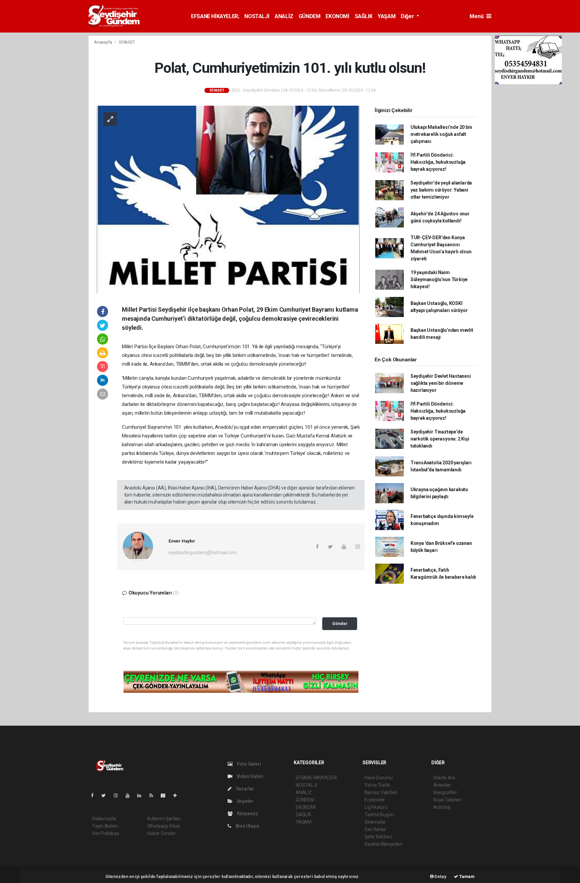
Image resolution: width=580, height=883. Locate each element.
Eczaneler (375, 799)
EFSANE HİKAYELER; (215, 16)
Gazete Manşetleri (383, 844)
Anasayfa (103, 42)
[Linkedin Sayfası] (142, 795)
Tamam (466, 876)
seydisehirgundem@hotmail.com (202, 552)
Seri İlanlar (375, 829)
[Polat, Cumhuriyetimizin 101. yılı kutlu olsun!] (228, 199)
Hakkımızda (104, 818)
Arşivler (244, 801)
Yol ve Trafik (377, 785)
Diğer (408, 16)
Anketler (442, 785)
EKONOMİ (337, 16)
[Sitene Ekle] (177, 795)
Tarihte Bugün (379, 814)
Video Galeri (249, 776)
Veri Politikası (105, 833)
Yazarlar (244, 788)
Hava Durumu (379, 777)
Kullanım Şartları (164, 818)
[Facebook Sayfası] (95, 795)
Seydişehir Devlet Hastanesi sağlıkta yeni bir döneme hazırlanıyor (440, 383)
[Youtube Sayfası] (130, 795)
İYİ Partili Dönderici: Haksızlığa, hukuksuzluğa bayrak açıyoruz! (438, 162)
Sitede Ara (444, 777)
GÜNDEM (310, 16)
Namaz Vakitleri (381, 792)
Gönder (339, 623)
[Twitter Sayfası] (106, 795)
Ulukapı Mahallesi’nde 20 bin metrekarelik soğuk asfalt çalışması (441, 134)
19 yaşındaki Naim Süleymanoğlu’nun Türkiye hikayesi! (439, 279)
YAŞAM (386, 16)
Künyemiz (247, 813)
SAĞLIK (364, 16)
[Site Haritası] (166, 795)
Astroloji (441, 807)
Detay (440, 876)
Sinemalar (375, 822)
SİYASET (127, 42)
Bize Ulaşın (247, 826)
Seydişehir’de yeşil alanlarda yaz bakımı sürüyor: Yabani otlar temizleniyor (441, 190)
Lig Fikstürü (376, 807)
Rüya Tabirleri (447, 799)
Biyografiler (445, 792)
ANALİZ (284, 16)
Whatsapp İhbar (163, 826)
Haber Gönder (161, 833)
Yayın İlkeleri (104, 826)
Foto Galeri (248, 764)
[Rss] (153, 795)
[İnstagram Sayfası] (118, 795)
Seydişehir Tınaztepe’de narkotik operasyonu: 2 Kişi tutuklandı (439, 439)
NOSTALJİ (256, 16)
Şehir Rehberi (378, 836)
